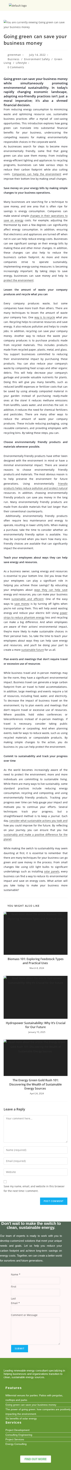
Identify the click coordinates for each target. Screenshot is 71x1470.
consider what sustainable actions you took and (38, 820)
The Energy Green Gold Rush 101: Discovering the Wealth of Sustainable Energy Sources (35, 1084)
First (13, 1286)
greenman (14, 54)
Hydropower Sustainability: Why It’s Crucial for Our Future (35, 1025)
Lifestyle (21, 63)
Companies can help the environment (36, 174)
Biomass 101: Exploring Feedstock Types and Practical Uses (36, 961)
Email (15, 1303)
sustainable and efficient (27, 599)
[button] (66, 5)
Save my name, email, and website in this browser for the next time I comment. (34, 1189)
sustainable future (32, 649)
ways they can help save (51, 590)
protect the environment (18, 280)
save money (21, 603)
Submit (19, 1348)
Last (13, 1298)
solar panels (51, 871)
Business (13, 59)
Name (15, 1274)
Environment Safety (37, 59)
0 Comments (16, 67)
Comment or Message (24, 1315)
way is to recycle (44, 317)
